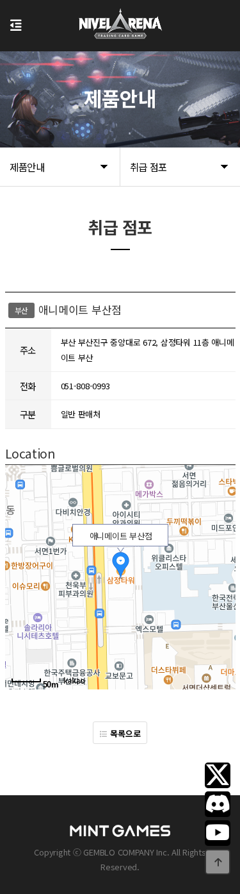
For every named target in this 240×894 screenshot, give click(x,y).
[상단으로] (217, 862)
